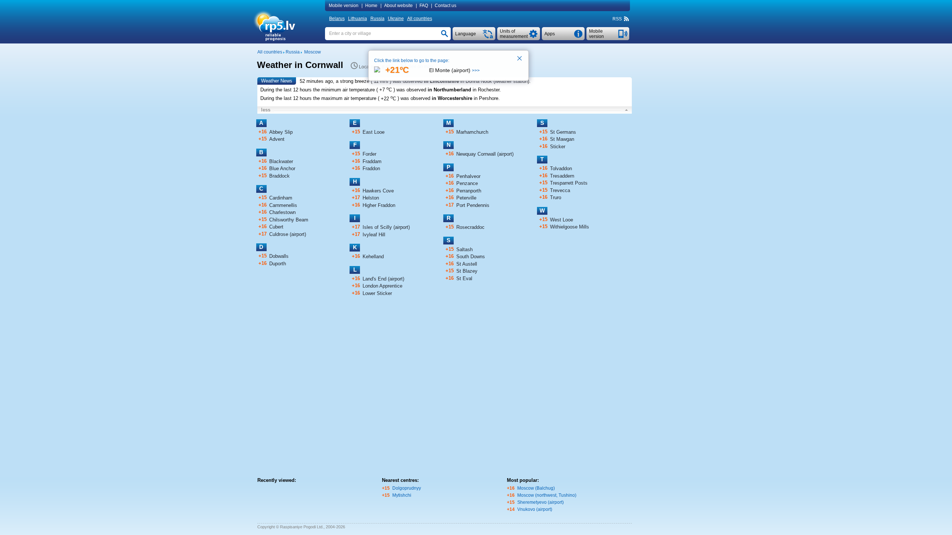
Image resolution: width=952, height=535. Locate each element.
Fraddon (371, 168)
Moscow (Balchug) (536, 488)
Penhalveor (468, 176)
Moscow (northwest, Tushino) (546, 495)
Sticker (557, 146)
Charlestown (282, 212)
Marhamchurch (472, 132)
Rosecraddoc (470, 227)
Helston (371, 198)
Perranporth (468, 191)
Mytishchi (401, 495)
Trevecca (560, 190)
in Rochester (486, 90)
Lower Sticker (377, 293)
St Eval (464, 278)
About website (398, 5)
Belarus (337, 18)
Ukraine (396, 18)
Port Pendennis (472, 205)
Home (371, 5)
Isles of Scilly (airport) (386, 227)
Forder (369, 154)
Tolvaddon (561, 168)
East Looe (374, 132)
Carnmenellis (283, 205)
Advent (276, 139)
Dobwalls (279, 256)
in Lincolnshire (441, 81)
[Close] (520, 59)
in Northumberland (449, 90)
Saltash (464, 249)
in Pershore (486, 98)
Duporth (277, 263)
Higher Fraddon (379, 205)
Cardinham (280, 198)
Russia (377, 18)
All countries (419, 18)
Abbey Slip (281, 132)
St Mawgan (562, 139)
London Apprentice (382, 286)
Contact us (445, 5)
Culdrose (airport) (287, 234)
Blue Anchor (282, 168)
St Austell (466, 264)
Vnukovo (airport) (534, 509)
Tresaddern (562, 176)
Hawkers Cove (378, 191)
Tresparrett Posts (569, 183)
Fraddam (372, 161)
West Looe (561, 220)
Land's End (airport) (383, 279)
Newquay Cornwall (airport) (485, 154)
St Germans (563, 132)
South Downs (470, 256)
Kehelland (373, 256)
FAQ (423, 5)
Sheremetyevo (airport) (540, 502)
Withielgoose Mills (569, 227)
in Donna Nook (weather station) (494, 81)
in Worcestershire (452, 98)
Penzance (467, 183)
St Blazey (466, 271)
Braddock (279, 176)
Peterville (466, 198)
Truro (555, 197)
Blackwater (281, 161)
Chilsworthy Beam (288, 220)
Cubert (276, 227)
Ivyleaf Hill (374, 234)
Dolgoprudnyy (406, 488)
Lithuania (357, 18)
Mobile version (343, 5)
